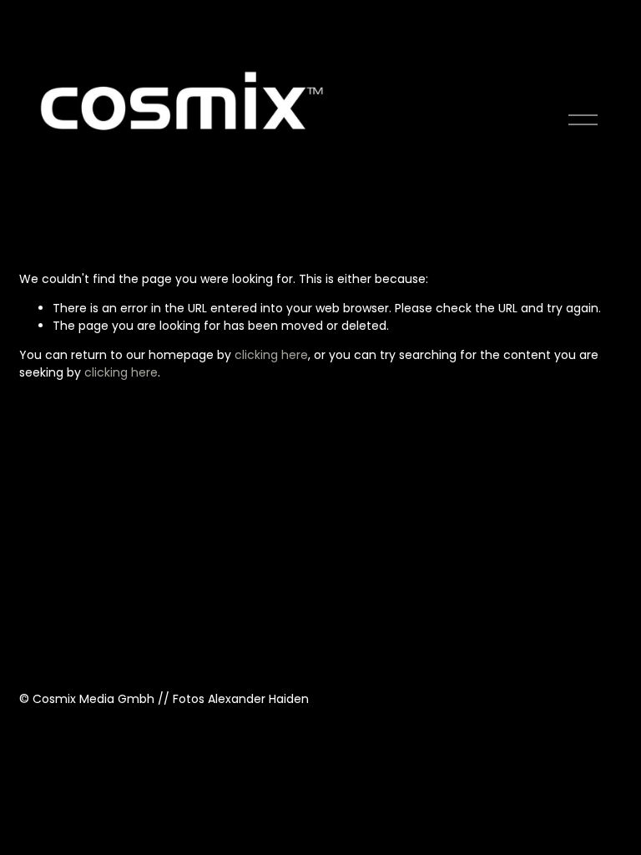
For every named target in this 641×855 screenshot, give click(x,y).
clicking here (271, 355)
